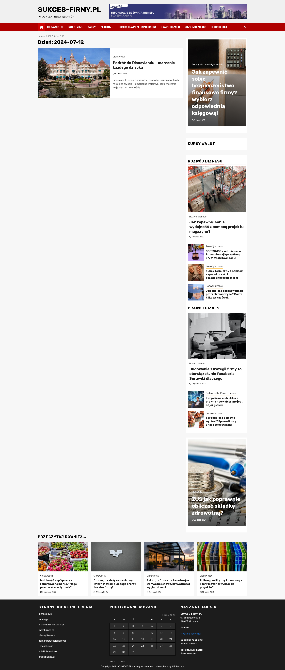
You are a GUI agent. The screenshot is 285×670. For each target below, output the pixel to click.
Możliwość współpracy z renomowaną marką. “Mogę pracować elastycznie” (58, 584)
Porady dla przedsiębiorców (137, 27)
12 (152, 632)
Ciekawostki (55, 27)
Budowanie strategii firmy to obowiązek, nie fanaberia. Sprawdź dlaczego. (215, 374)
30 (123, 652)
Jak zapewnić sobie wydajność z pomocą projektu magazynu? (216, 227)
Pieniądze (106, 27)
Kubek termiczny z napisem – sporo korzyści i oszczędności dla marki (224, 274)
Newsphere (162, 666)
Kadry (92, 27)
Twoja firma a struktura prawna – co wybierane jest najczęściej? (224, 402)
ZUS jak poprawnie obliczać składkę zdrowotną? (216, 506)
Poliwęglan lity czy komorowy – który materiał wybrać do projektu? (221, 584)
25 (142, 645)
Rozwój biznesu (195, 27)
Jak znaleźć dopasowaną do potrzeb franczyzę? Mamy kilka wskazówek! (224, 294)
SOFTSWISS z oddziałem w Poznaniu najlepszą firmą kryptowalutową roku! (223, 255)
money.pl (43, 619)
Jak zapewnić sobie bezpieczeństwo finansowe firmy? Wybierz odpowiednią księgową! (214, 92)
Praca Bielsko (46, 646)
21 (170, 639)
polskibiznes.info (48, 651)
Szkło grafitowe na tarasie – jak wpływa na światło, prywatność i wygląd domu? (168, 584)
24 (133, 645)
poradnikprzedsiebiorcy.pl (52, 640)
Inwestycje (75, 27)
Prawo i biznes (170, 27)
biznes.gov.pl (45, 613)
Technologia (218, 27)
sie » (123, 661)
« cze (112, 661)
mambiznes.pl (46, 630)
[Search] (245, 27)
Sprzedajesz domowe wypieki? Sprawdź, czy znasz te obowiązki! (221, 421)
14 (170, 632)
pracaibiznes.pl (47, 656)
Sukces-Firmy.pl (69, 9)
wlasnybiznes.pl (47, 635)
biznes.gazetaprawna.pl (51, 624)
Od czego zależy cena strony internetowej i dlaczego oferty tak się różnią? (115, 584)
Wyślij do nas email (190, 633)
